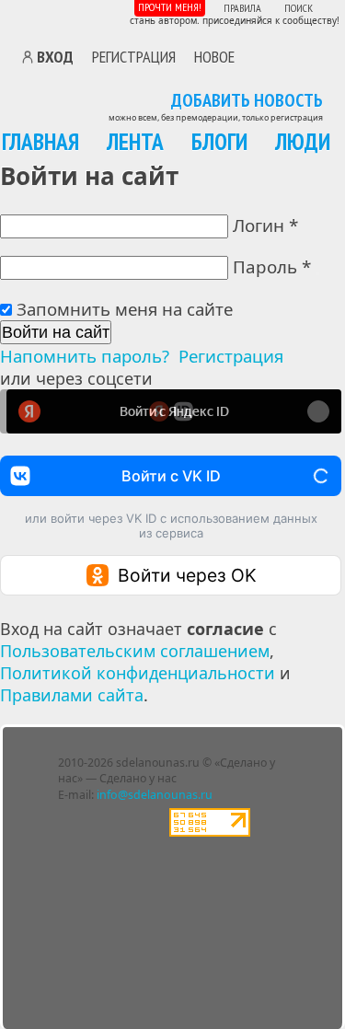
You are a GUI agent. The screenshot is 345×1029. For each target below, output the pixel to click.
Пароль (272, 266)
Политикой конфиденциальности (137, 673)
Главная (40, 141)
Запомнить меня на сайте (125, 308)
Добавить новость (247, 101)
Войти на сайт (55, 331)
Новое (214, 56)
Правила (242, 8)
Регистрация (134, 56)
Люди (302, 141)
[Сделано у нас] (72, 18)
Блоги (219, 141)
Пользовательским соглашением (135, 651)
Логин (265, 225)
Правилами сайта (72, 695)
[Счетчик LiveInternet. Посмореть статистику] (209, 832)
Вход (55, 57)
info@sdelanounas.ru (155, 795)
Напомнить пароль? (84, 355)
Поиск (298, 8)
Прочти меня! (169, 7)
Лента (135, 141)
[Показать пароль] (317, 273)
